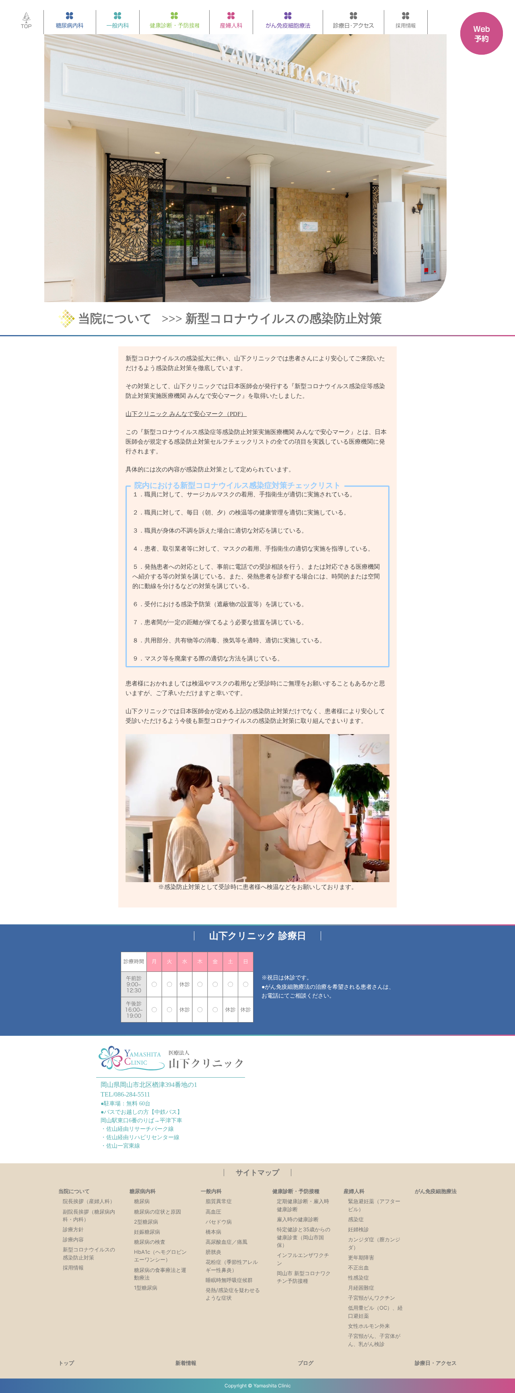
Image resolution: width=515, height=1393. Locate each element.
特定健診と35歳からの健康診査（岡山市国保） (303, 1237)
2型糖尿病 (146, 1221)
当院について (115, 318)
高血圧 (213, 1211)
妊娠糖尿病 (147, 1231)
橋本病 (213, 1231)
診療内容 (73, 1239)
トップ (66, 1363)
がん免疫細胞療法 (436, 1191)
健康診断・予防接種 (295, 1191)
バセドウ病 (219, 1221)
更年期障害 (361, 1257)
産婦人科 (354, 1191)
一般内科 (211, 1191)
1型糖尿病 (145, 1287)
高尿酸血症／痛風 (226, 1242)
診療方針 (73, 1229)
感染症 (356, 1219)
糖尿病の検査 (149, 1242)
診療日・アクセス (436, 1363)
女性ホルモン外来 (369, 1326)
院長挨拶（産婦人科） (89, 1201)
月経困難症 (361, 1287)
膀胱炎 (213, 1252)
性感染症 (358, 1277)
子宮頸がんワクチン (371, 1297)
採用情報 (73, 1267)
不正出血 (358, 1267)
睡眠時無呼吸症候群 (229, 1280)
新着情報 (185, 1363)
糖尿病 (142, 1201)
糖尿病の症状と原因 (157, 1211)
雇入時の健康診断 (298, 1219)
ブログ (305, 1363)
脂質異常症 (219, 1201)
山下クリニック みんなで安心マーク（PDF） (186, 414)
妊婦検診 (358, 1229)
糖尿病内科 (143, 1191)
